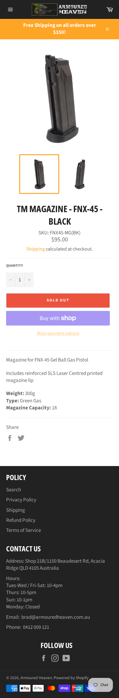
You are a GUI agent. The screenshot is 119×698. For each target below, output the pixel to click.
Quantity (14, 265)
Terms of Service (23, 530)
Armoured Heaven (36, 678)
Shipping (35, 249)
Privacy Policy (21, 500)
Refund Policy (20, 520)
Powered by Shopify (71, 678)
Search (13, 489)
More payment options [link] (58, 333)
